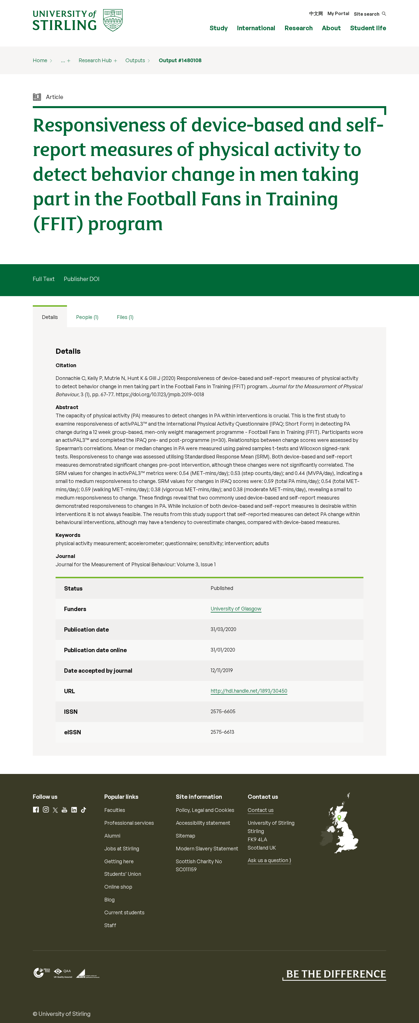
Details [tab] (50, 317)
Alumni (112, 835)
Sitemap (185, 835)
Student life (368, 28)
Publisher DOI (81, 278)
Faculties (114, 810)
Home (40, 60)
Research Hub (95, 60)
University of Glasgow (236, 608)
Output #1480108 (180, 60)
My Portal (338, 13)
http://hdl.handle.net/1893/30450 (249, 691)
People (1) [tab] (87, 317)
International (256, 28)
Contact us (261, 810)
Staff (110, 925)
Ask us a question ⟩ (269, 860)
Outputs (135, 60)
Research (298, 28)
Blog (109, 899)
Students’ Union (122, 874)
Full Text (44, 278)
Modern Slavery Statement (207, 848)
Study (219, 28)
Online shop (118, 887)
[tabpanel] (209, 541)
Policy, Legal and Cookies (205, 810)
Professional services (129, 823)
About (331, 28)
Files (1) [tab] (125, 317)
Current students (124, 912)
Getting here (119, 861)
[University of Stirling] (78, 20)
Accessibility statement (203, 823)
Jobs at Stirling (121, 848)
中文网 (316, 13)
